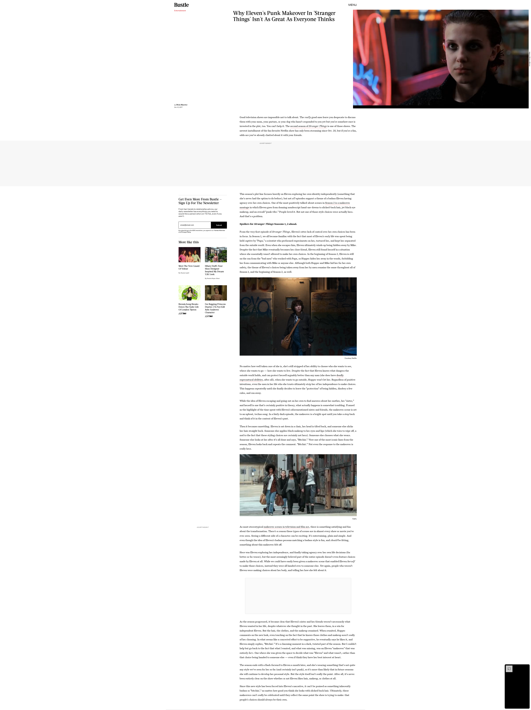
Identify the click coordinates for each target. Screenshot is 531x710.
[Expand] (508, 667)
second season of (308, 126)
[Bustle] (181, 5)
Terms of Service (219, 230)
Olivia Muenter (182, 105)
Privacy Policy (186, 232)
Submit (219, 225)
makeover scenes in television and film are (286, 526)
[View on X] (298, 596)
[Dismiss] (526, 667)
